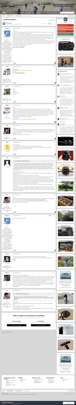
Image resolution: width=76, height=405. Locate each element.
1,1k (7, 137)
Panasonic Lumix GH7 (65, 180)
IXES (7, 125)
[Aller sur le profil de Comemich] (58, 74)
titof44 (7, 66)
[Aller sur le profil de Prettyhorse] (4, 23)
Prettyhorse (7, 28)
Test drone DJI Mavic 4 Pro (65, 164)
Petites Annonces (20, 12)
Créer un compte (51, 381)
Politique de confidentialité (13, 394)
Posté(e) (16, 28)
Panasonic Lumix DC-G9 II (65, 225)
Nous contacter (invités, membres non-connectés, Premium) (27, 394)
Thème (6, 394)
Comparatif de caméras (38, 381)
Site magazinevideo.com (62, 28)
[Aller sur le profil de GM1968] (7, 110)
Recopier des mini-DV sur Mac (65, 195)
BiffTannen (7, 272)
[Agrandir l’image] (15, 72)
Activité (4, 12)
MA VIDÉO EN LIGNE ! (18, 24)
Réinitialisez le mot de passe (65, 287)
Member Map (28, 12)
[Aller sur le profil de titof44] (7, 72)
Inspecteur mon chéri (63, 107)
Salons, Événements (36, 12)
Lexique (63, 380)
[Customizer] (73, 5)
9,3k (7, 206)
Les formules (50, 379)
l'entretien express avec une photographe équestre (35, 199)
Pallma (7, 142)
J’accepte (69, 402)
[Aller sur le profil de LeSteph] (58, 85)
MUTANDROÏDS (62, 96)
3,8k (7, 78)
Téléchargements (11, 12)
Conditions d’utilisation (17, 403)
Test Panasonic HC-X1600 (65, 136)
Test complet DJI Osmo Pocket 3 (65, 255)
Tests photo (36, 380)
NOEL (7, 194)
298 (7, 284)
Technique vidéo (23, 379)
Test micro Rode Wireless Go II (65, 339)
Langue (3, 394)
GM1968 (7, 105)
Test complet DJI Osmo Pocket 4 (65, 56)
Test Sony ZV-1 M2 (65, 292)
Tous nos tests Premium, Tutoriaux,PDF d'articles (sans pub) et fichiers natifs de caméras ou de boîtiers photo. (65, 281)
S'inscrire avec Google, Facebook (64, 34)
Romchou (7, 253)
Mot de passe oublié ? (62, 31)
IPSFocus (7, 393)
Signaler (14, 82)
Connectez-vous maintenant (41, 325)
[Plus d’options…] (54, 28)
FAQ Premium (50, 382)
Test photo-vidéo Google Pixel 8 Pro (65, 240)
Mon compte (50, 380)
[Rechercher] (73, 13)
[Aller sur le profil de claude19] (7, 92)
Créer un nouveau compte (16, 325)
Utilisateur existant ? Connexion (60, 5)
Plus (48, 12)
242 (7, 265)
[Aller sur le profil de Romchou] (7, 259)
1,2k (7, 116)
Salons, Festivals (65, 379)
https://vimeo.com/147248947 (18, 47)
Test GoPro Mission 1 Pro (65, 39)
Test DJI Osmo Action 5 (65, 210)
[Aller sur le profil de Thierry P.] (58, 108)
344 (7, 153)
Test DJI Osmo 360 (65, 150)
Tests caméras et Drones (38, 379)
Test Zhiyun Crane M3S (65, 308)
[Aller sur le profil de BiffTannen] (7, 278)
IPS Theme (3, 393)
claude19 (7, 86)
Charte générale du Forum (62, 25)
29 (7, 39)
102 (7, 97)
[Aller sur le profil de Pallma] (7, 147)
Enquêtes (22, 380)
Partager (44, 23)
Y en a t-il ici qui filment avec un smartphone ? (65, 73)
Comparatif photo (37, 382)
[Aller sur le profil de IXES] (7, 131)
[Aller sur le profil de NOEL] (7, 200)
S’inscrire (69, 5)
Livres (21, 381)
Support (43, 12)
